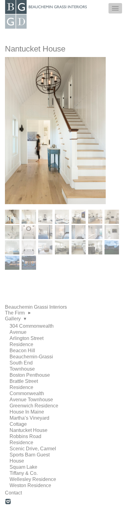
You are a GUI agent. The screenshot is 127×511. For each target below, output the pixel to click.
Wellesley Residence (33, 479)
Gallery (13, 318)
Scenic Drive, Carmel (33, 448)
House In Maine (27, 411)
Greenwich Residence (34, 405)
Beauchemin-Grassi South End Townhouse (31, 363)
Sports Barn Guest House (30, 457)
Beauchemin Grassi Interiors (36, 307)
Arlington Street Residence (26, 341)
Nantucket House (28, 430)
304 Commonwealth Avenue (32, 329)
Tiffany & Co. (24, 473)
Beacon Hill (22, 350)
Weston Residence (30, 485)
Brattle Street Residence (24, 384)
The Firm (15, 312)
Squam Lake (23, 467)
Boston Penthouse (30, 375)
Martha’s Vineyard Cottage (29, 421)
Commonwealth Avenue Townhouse (31, 396)
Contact (13, 492)
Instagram (8, 502)
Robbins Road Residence (25, 439)
